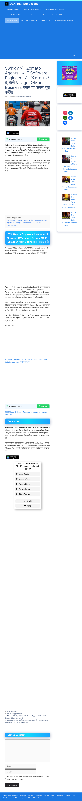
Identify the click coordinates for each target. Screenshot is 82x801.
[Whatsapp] (65, 117)
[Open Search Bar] (74, 56)
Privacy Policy (49, 795)
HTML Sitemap (18, 798)
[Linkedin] (70, 112)
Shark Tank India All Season (16, 15)
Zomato (19, 713)
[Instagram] (65, 112)
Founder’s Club (57, 15)
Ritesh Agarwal (24, 494)
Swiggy (14, 713)
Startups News (12, 20)
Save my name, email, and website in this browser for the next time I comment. (28, 778)
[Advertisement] (41, 38)
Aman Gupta (24, 474)
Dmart (9, 713)
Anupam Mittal (24, 479)
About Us (15, 795)
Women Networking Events (63, 20)
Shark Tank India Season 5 (32, 9)
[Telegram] (65, 122)
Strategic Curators (13, 9)
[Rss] (70, 117)
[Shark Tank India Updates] (6, 4)
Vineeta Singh (24, 484)
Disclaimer (59, 795)
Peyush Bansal (24, 489)
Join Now (44, 139)
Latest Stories (45, 20)
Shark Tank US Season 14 (29, 20)
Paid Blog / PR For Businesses (54, 9)
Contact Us (38, 795)
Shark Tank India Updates (24, 3)
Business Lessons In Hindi (39, 15)
